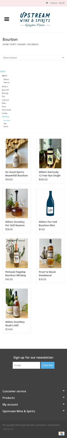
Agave (4, 75)
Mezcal (6, 79)
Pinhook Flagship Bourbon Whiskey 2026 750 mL (15, 273)
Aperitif (5, 90)
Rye (5, 123)
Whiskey (22, 44)
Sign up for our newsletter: (33, 357)
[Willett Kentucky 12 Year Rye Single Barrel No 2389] (50, 153)
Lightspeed (8, 429)
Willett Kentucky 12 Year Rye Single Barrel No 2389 (49, 173)
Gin (3, 96)
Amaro (5, 86)
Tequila (6, 82)
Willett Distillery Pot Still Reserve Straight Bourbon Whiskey (15, 223)
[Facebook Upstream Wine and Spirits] (30, 376)
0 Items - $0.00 (57, 3)
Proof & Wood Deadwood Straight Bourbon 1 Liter (49, 273)
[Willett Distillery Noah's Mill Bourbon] (17, 303)
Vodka (4, 113)
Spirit (13, 44)
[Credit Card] (60, 433)
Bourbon (33, 44)
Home (6, 44)
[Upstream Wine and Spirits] (40, 19)
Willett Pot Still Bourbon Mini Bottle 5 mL (48, 223)
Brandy (5, 93)
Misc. (4, 103)
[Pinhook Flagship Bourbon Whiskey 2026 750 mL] (17, 253)
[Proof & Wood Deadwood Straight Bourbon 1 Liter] (50, 253)
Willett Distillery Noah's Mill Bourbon (15, 323)
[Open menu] (6, 18)
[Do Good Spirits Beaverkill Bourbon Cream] (17, 153)
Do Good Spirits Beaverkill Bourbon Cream (16, 173)
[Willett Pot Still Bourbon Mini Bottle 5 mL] (50, 203)
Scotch (6, 126)
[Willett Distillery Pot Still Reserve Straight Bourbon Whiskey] (17, 203)
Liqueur (5, 99)
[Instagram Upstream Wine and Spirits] (36, 376)
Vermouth (6, 109)
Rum (4, 106)
